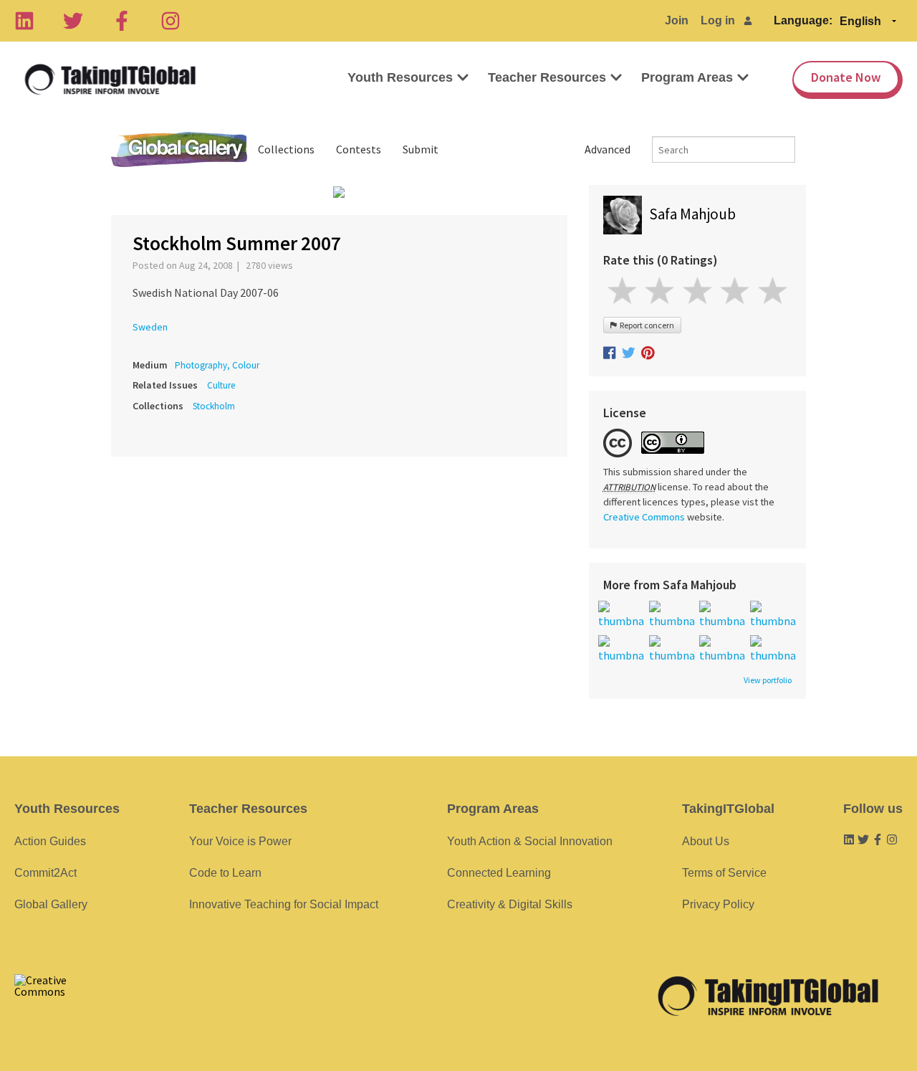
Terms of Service (724, 873)
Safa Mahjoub (692, 214)
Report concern (645, 325)
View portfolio (768, 680)
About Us (705, 841)
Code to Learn (225, 873)
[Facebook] (122, 21)
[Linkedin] (24, 21)
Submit (420, 149)
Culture (221, 385)
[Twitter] (73, 21)
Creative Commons (644, 516)
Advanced (607, 149)
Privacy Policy (718, 904)
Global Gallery (179, 149)
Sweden (150, 326)
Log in (718, 20)
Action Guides (50, 841)
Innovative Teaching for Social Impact (283, 904)
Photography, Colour (217, 365)
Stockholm (214, 406)
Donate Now (845, 77)
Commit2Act (45, 873)
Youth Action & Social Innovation (530, 841)
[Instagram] (170, 21)
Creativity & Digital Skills (509, 904)
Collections (286, 149)
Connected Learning (499, 873)
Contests (358, 149)
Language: (803, 20)
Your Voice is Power (240, 841)
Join (676, 20)
